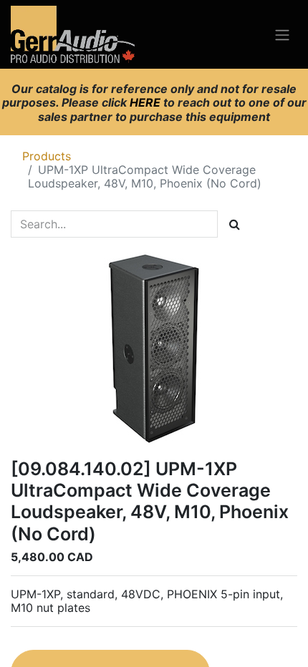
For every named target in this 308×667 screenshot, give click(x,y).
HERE (146, 102)
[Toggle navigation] (282, 34)
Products (46, 156)
